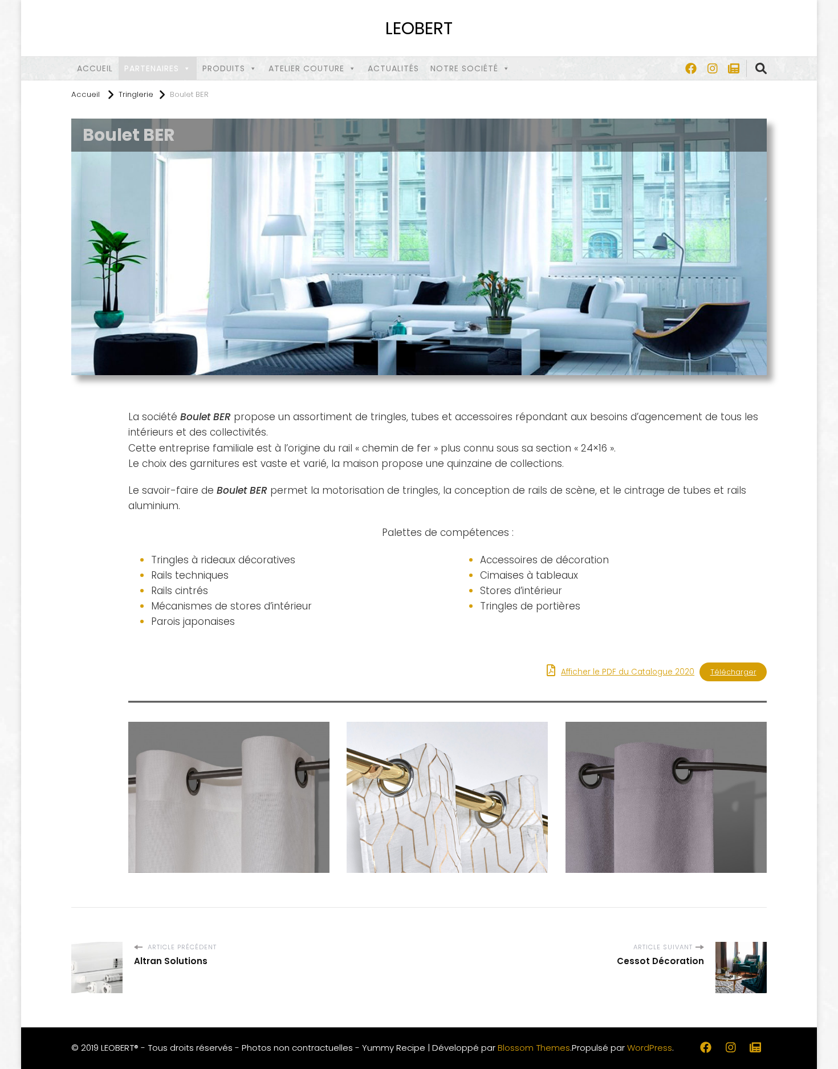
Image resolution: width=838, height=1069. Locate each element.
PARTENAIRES (151, 68)
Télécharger (733, 672)
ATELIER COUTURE (306, 68)
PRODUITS (223, 68)
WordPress (649, 1048)
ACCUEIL (95, 68)
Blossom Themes (534, 1048)
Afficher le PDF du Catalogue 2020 (627, 671)
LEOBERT (419, 28)
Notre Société (464, 68)
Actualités (393, 68)
